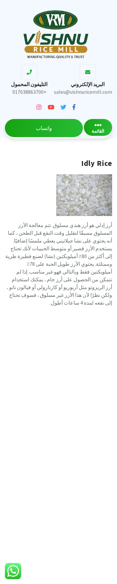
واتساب (44, 128)
